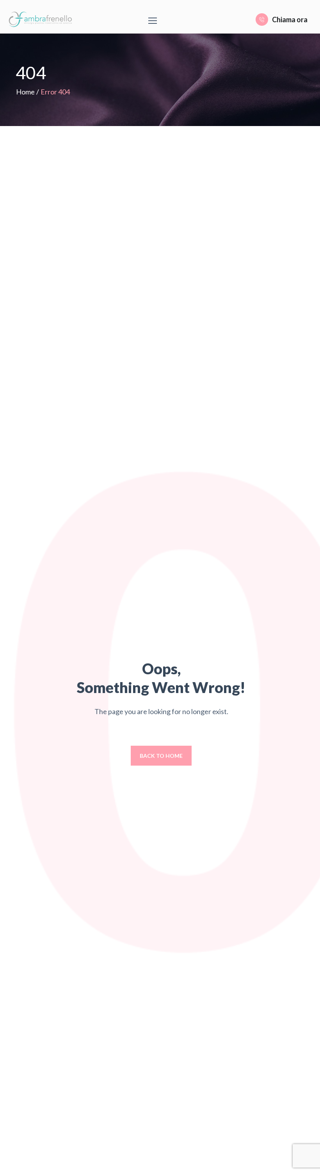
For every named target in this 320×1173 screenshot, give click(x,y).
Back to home (161, 755)
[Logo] (42, 19)
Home (25, 91)
